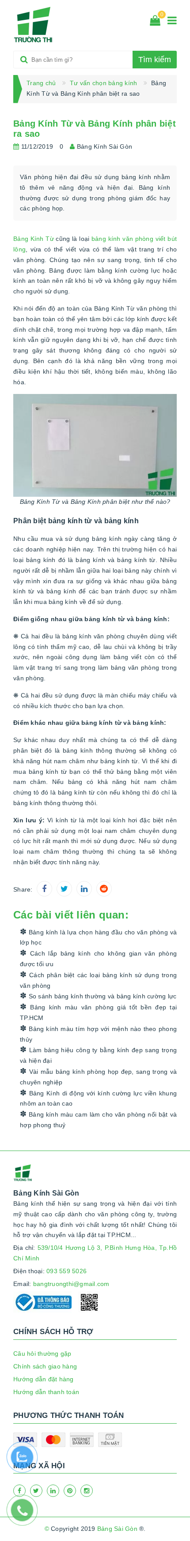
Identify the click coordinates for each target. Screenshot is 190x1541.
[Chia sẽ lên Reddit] (104, 888)
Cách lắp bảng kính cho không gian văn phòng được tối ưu (98, 958)
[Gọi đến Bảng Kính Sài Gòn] (26, 1514)
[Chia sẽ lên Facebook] (44, 888)
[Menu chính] (172, 22)
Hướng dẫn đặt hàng (43, 1379)
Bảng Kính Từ (33, 238)
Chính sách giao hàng (45, 1366)
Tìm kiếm (154, 59)
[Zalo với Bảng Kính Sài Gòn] (26, 1461)
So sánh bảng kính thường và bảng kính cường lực (101, 996)
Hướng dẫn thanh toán (46, 1391)
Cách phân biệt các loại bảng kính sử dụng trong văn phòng (98, 980)
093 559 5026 (66, 1271)
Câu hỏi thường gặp (42, 1353)
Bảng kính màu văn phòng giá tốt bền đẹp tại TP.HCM (98, 1012)
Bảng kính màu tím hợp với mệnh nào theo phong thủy (98, 1034)
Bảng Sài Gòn (117, 1528)
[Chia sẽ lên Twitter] (64, 888)
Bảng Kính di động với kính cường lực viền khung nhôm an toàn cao (98, 1098)
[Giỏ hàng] (155, 22)
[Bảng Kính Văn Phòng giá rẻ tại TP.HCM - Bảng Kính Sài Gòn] (33, 24)
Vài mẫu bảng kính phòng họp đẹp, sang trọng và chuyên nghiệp (98, 1077)
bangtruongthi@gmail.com (71, 1283)
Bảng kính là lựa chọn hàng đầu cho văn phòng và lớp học (98, 937)
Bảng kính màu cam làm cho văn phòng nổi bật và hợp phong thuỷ (98, 1120)
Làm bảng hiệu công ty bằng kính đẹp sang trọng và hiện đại (98, 1055)
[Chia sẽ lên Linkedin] (84, 888)
